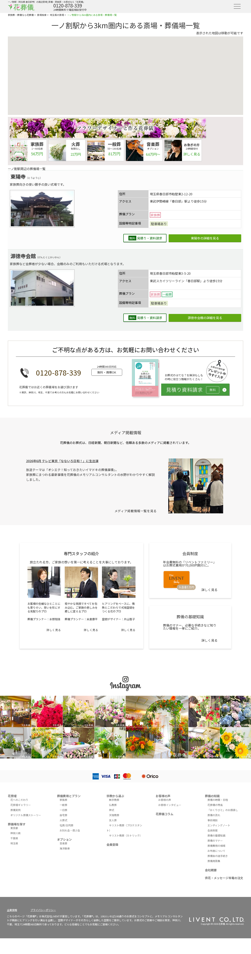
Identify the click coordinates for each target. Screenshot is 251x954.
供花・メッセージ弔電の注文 (224, 878)
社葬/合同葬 (66, 825)
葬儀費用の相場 (216, 846)
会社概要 (211, 870)
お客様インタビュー (169, 805)
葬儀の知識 (212, 796)
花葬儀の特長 (215, 805)
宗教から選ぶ (115, 796)
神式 (111, 810)
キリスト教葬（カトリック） (125, 835)
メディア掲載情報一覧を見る (136, 510)
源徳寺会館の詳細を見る (205, 317)
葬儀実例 (15, 810)
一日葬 (63, 810)
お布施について (216, 851)
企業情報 (12, 910)
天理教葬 (114, 815)
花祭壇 (12, 796)
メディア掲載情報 (125, 432)
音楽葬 (63, 843)
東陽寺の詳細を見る (205, 238)
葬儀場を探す (16, 824)
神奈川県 (15, 833)
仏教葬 (113, 805)
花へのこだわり (19, 800)
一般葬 (63, 805)
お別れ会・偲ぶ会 (70, 830)
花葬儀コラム (164, 814)
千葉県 (14, 838)
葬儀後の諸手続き (217, 856)
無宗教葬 (114, 800)
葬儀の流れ (213, 815)
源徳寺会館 (23, 255)
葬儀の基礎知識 (216, 835)
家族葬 (63, 800)
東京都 (14, 828)
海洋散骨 (65, 848)
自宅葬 (63, 815)
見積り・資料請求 (145, 238)
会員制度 (212, 830)
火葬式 (63, 820)
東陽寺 (18, 176)
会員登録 (112, 844)
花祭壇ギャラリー (20, 805)
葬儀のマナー (215, 840)
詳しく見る (53, 630)
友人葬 (113, 820)
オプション (64, 839)
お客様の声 (163, 796)
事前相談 (212, 820)
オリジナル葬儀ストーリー (25, 815)
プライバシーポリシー (43, 910)
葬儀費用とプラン (69, 796)
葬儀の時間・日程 (217, 800)
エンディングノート (218, 825)
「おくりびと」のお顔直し (222, 810)
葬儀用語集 (213, 861)
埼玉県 (14, 843)
